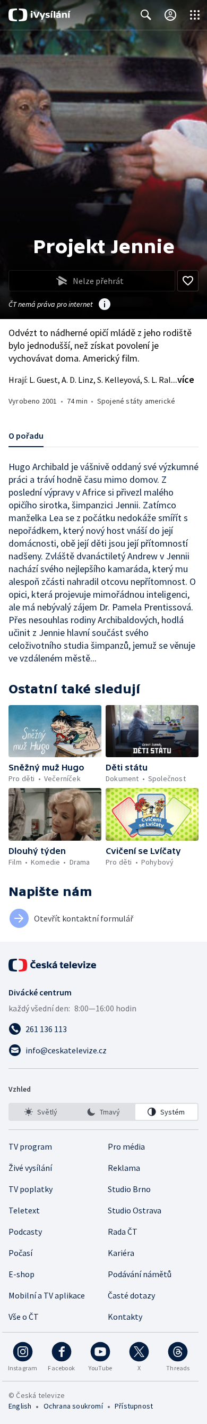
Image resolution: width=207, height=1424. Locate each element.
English (19, 1406)
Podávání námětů (139, 1274)
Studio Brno (129, 1189)
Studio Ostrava (134, 1210)
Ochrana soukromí (73, 1406)
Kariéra (121, 1252)
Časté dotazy (131, 1295)
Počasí (20, 1252)
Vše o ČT (23, 1316)
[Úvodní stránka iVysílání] (39, 15)
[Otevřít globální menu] (195, 15)
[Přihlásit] (170, 15)
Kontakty (125, 1316)
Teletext (24, 1210)
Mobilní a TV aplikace (46, 1295)
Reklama (124, 1167)
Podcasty (25, 1231)
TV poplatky (30, 1189)
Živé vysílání (30, 1167)
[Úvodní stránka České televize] (53, 965)
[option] (41, 1112)
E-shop (21, 1274)
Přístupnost (134, 1406)
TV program (30, 1146)
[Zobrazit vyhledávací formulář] (146, 15)
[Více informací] (104, 305)
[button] (54, 731)
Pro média (126, 1146)
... (182, 379)
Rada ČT (122, 1231)
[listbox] (103, 1112)
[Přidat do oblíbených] (188, 280)
